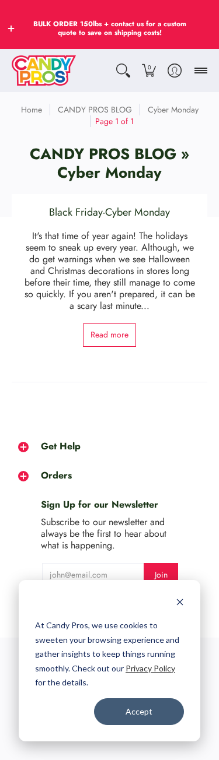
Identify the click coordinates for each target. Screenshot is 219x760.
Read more (109, 334)
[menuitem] (123, 71)
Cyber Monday (173, 109)
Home (31, 109)
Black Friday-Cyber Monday (109, 212)
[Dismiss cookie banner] (180, 603)
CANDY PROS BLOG (95, 109)
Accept (139, 711)
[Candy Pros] (44, 71)
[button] (11, 28)
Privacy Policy (150, 668)
